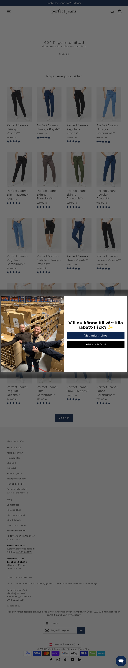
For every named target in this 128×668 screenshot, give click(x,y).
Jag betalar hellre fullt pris (95, 344)
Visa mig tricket (95, 335)
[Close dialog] (124, 298)
